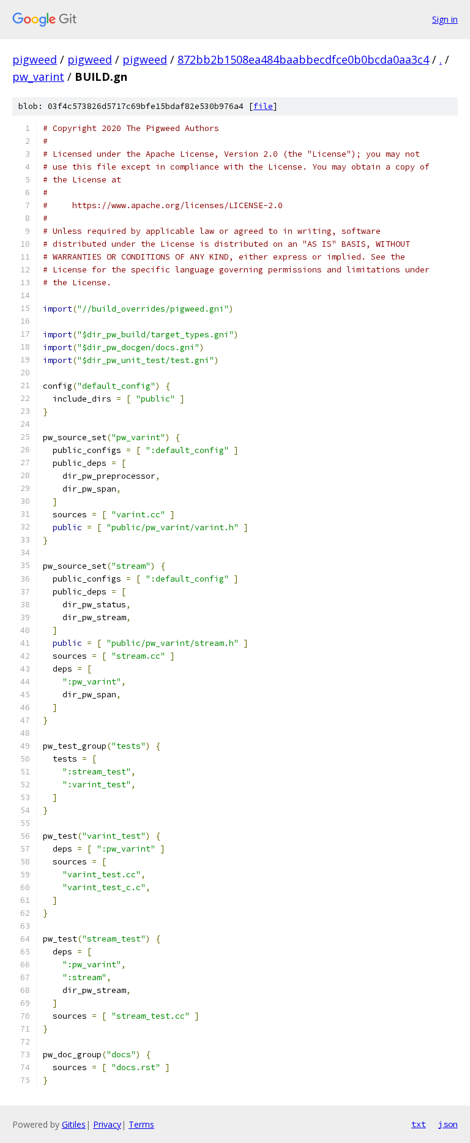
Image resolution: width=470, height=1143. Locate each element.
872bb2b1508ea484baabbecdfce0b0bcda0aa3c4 (303, 59)
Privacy (107, 1124)
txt (418, 1124)
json (448, 1124)
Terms (141, 1124)
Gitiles (74, 1124)
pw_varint (38, 76)
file (263, 106)
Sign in (445, 19)
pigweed (34, 59)
